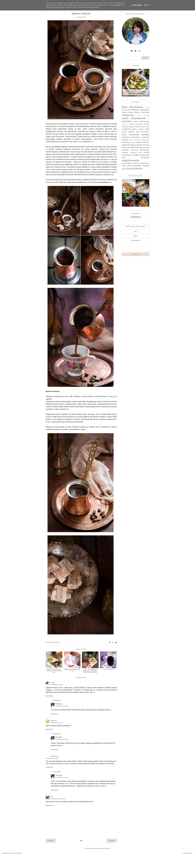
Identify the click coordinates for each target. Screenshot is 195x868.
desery (135, 129)
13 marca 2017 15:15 (56, 722)
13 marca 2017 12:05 (56, 684)
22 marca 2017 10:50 (62, 777)
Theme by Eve (188, 853)
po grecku (145, 147)
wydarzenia (127, 163)
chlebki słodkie (127, 112)
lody (144, 140)
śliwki (128, 168)
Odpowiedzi (57, 700)
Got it (147, 5)
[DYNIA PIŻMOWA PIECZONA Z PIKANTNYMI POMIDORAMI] (142, 206)
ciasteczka (128, 115)
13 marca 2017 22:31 (62, 739)
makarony (126, 142)
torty (124, 157)
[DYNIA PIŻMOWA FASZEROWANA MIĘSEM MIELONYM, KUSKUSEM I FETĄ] (129, 192)
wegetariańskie (131, 160)
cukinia (131, 126)
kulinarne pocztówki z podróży (135, 137)
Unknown (53, 721)
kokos (124, 134)
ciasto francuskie (136, 124)
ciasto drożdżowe (141, 121)
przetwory (144, 150)
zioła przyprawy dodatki (138, 165)
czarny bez (145, 126)
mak (147, 140)
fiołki (147, 129)
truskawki (145, 157)
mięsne (139, 142)
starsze (112, 840)
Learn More (137, 5)
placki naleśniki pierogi (131, 147)
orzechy (145, 145)
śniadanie (136, 168)
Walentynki (126, 110)
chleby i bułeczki (141, 112)
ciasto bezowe (143, 115)
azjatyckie (145, 110)
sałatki (146, 152)
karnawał (145, 131)
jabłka (131, 131)
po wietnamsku (103, 182)
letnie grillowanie (135, 140)
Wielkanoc (135, 110)
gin (51, 797)
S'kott (147, 107)
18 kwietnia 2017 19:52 (57, 798)
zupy (124, 168)
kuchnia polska (139, 134)
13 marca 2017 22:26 (62, 706)
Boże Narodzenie (132, 106)
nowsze (51, 840)
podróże (125, 150)
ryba (140, 152)
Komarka (59, 704)
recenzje (133, 152)
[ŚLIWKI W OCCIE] (129, 206)
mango (133, 142)
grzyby (124, 132)
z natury (136, 163)
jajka (137, 132)
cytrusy (137, 126)
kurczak (125, 140)
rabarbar (125, 152)
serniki (125, 155)
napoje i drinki (54, 642)
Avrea (52, 683)
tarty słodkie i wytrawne (138, 155)
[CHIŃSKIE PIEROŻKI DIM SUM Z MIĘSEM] (142, 192)
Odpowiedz (49, 696)
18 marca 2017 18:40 (52, 758)
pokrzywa (134, 150)
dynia (141, 129)
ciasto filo (125, 124)
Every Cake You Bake (14, 853)
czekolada (126, 129)
